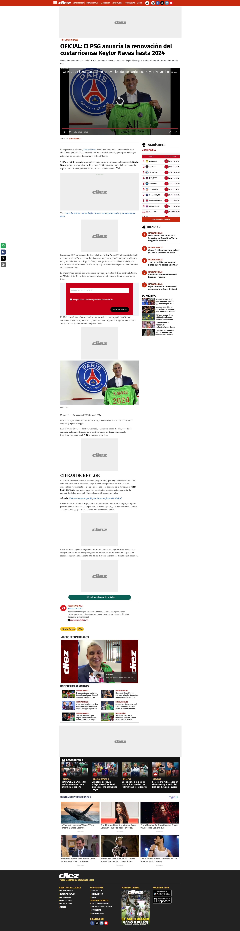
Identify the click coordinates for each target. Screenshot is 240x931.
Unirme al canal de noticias (102, 597)
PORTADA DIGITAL (131, 887)
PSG (80, 629)
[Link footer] (69, 875)
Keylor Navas (69, 629)
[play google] (167, 893)
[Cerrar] (134, 674)
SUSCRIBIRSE (120, 309)
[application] (120, 101)
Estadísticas (155, 145)
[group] (75, 132)
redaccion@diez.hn (79, 620)
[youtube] (106, 923)
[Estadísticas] (153, 2)
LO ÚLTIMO (149, 295)
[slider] (120, 128)
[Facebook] (92, 923)
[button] (120, 101)
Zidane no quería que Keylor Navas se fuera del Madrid (95, 498)
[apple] (167, 900)
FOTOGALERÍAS (74, 760)
